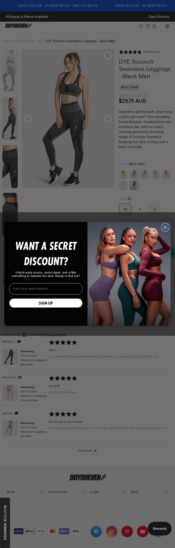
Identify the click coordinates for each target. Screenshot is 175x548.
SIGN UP (46, 303)
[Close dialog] (165, 227)
